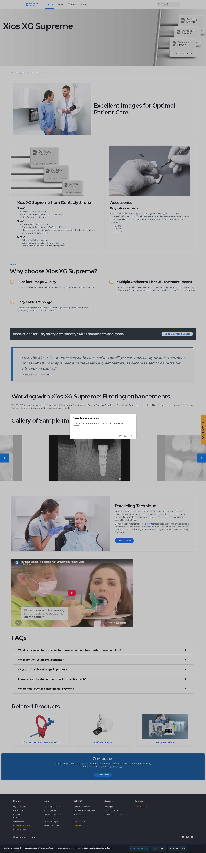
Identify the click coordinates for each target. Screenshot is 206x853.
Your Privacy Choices (139, 848)
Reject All (159, 848)
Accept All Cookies (178, 848)
